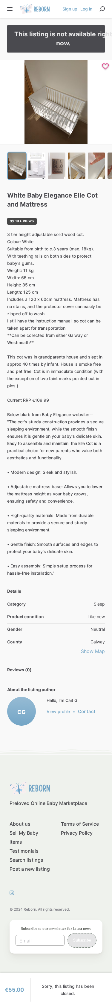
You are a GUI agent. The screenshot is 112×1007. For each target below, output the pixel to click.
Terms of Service (80, 824)
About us (20, 824)
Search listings (26, 860)
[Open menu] (10, 9)
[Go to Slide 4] (76, 166)
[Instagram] (13, 892)
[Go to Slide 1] (17, 166)
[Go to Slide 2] (37, 166)
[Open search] (102, 9)
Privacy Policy (77, 833)
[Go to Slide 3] (56, 166)
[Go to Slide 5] (96, 166)
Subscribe (82, 940)
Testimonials (24, 851)
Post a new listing (30, 869)
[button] (56, 102)
